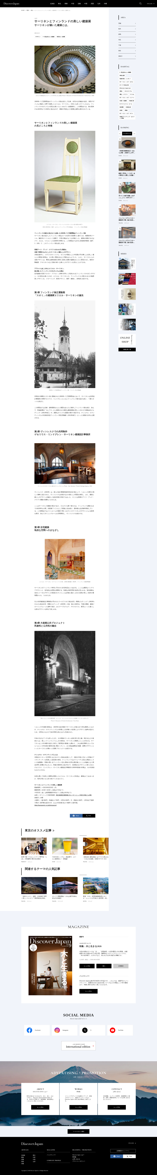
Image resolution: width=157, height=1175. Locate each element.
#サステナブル (128, 91)
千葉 (119, 45)
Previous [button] (120, 133)
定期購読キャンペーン (123, 1150)
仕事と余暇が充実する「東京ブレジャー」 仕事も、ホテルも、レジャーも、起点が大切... (95, 858)
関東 (66, 3)
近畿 (79, 3)
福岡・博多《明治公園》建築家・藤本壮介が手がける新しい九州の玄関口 (127, 152)
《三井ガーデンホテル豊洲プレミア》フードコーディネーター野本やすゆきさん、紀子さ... (33, 858)
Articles (24, 1150)
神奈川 (120, 56)
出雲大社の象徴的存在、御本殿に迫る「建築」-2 (95, 897)
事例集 (74, 1157)
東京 (119, 50)
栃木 (119, 29)
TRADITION (55, 861)
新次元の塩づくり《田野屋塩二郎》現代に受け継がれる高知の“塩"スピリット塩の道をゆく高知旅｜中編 (127, 241)
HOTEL (23, 861)
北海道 (52, 3)
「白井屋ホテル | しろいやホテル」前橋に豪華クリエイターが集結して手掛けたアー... (64, 897)
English (149, 3)
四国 (92, 3)
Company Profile (54, 1160)
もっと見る (87, 966)
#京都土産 (128, 107)
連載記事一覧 (127, 349)
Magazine (51, 1150)
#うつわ (132, 94)
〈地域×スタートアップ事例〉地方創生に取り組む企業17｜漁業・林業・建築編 (127, 197)
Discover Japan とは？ (78, 1155)
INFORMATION (122, 200)
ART (22, 901)
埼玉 (119, 39)
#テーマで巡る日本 (124, 85)
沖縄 (105, 3)
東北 (59, 3)
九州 (98, 3)
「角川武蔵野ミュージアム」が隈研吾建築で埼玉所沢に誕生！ (33, 897)
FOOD (120, 223)
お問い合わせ (76, 1159)
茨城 (119, 23)
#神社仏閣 (121, 75)
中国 (85, 3)
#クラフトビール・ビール (125, 104)
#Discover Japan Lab (124, 88)
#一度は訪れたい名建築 (125, 72)
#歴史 (120, 91)
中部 (72, 3)
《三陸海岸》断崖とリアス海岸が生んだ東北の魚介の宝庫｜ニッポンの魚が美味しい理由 (127, 219)
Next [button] (134, 133)
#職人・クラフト (123, 94)
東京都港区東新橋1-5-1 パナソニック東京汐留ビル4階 (73, 795)
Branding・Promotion (81, 1150)
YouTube (120, 1030)
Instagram (65, 1030)
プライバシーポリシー (78, 1161)
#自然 (120, 110)
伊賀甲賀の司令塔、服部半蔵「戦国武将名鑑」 (64, 858)
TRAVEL (85, 861)
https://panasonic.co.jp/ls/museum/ (45, 805)
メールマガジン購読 (78, 1131)
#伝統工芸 (131, 100)
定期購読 (120, 966)
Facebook (38, 1030)
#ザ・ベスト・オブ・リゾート (126, 97)
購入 (104, 966)
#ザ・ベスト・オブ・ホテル (126, 82)
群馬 (119, 34)
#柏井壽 (121, 107)
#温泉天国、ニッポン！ (125, 78)
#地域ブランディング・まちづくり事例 (126, 117)
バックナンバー (51, 1155)
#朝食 (126, 110)
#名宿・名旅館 (123, 100)
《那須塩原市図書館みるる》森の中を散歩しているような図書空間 (127, 174)
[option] (64, 849)
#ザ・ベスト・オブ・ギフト (126, 113)
